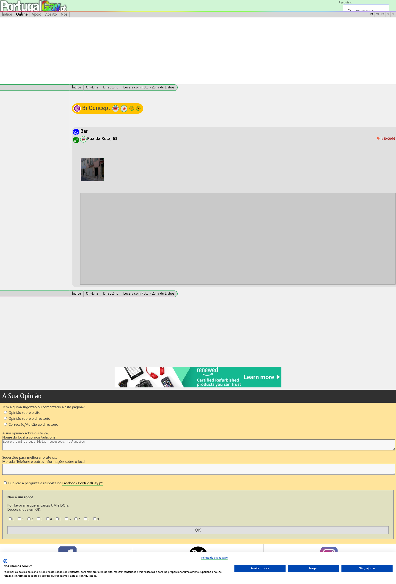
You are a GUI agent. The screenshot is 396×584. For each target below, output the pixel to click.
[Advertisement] (198, 51)
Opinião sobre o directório (29, 419)
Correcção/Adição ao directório (33, 424)
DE (393, 14)
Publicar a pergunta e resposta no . (55, 483)
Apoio (36, 14)
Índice (7, 14)
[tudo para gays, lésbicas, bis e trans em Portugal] (46, 6)
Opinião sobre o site (24, 413)
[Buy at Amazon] (198, 386)
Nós (64, 14)
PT (371, 14)
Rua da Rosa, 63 (102, 138)
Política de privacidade (214, 557)
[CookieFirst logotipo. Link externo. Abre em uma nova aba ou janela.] (5, 561)
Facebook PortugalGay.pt (82, 483)
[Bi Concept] (92, 169)
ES (382, 14)
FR (388, 14)
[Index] (35, 87)
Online (22, 14)
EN (377, 14)
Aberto (51, 14)
